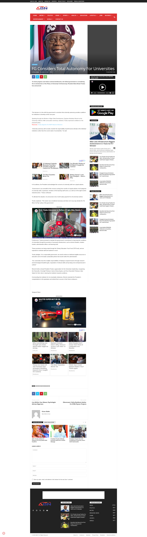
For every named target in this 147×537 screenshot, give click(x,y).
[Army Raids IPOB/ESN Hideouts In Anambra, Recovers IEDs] (94, 183)
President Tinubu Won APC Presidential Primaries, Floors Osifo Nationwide (77, 440)
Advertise (54, 1)
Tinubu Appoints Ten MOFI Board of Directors (47, 124)
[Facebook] (33, 76)
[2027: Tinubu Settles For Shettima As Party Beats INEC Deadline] (40, 431)
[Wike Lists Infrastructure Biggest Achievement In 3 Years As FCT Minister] (102, 131)
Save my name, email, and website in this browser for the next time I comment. (53, 479)
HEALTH (73, 15)
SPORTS (65, 15)
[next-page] (85, 422)
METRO (41, 15)
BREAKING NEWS (94, 513)
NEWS (91, 505)
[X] (37, 76)
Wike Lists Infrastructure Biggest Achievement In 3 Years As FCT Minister (102, 144)
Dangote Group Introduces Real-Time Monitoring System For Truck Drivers (107, 174)
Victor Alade (36, 72)
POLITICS (50, 15)
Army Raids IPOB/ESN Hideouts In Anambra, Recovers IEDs (105, 182)
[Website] (44, 510)
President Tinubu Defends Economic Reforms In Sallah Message (58, 440)
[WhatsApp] (45, 76)
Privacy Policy (62, 1)
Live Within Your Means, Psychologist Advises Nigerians (44, 403)
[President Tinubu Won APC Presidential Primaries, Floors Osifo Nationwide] (77, 431)
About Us (40, 1)
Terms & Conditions (79, 1)
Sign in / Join (33, 1)
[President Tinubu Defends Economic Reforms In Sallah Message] (59, 431)
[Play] (92, 93)
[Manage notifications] (3, 533)
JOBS (101, 15)
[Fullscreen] (113, 93)
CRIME (57, 15)
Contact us (47, 1)
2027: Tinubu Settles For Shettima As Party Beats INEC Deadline (39, 440)
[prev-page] (83, 422)
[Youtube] (47, 510)
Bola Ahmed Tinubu (40, 386)
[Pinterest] (41, 76)
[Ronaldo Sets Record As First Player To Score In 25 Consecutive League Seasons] (94, 167)
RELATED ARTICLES (37, 422)
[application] (102, 87)
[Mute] (110, 93)
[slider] (101, 92)
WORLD (49, 19)
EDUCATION (83, 15)
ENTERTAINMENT (38, 19)
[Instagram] (37, 510)
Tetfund (47, 386)
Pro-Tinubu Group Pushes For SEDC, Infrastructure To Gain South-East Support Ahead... (107, 158)
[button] (114, 17)
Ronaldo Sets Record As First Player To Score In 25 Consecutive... (107, 166)
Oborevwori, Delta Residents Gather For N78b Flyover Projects (74, 403)
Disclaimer (70, 1)
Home (35, 15)
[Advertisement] (86, 8)
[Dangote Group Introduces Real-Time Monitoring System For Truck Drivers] (94, 175)
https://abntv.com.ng (46, 413)
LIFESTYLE (93, 15)
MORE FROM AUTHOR (49, 422)
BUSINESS (108, 15)
